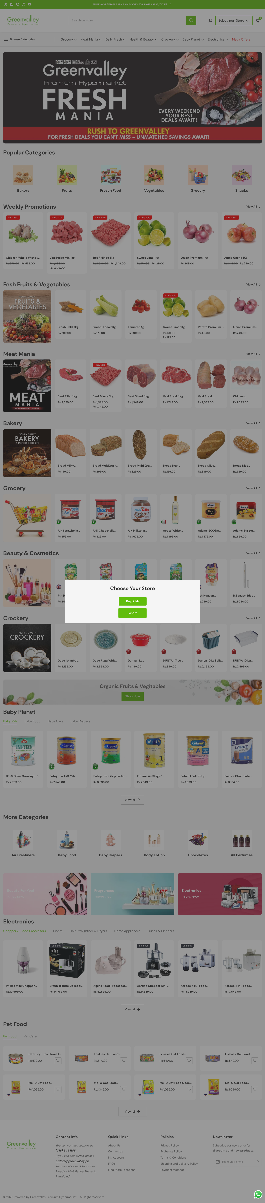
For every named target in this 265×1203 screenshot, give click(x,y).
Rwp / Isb (132, 601)
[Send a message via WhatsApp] (258, 1194)
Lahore (132, 613)
